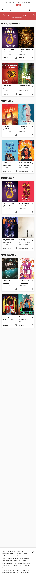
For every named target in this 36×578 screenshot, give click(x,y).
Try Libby (6, 15)
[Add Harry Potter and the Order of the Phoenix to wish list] (16, 248)
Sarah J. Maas (24, 206)
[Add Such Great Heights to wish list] (32, 171)
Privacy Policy (23, 554)
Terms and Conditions (9, 554)
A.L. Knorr (6, 283)
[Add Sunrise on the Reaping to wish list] (16, 58)
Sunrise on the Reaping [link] (9, 49)
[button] (16, 49)
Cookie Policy (24, 573)
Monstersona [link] (23, 317)
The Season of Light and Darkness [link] (25, 126)
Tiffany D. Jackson (25, 242)
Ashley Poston (24, 283)
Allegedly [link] (22, 240)
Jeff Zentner (7, 129)
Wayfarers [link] (6, 126)
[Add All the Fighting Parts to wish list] (16, 325)
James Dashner (25, 88)
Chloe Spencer (24, 319)
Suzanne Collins (8, 52)
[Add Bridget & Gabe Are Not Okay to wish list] (16, 171)
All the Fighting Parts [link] (9, 317)
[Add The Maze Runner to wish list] (32, 94)
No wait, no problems (10, 23)
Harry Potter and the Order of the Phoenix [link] (9, 240)
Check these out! (8, 254)
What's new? (6, 100)
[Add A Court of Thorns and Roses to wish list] (32, 212)
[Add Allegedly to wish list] (32, 248)
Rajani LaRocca (25, 165)
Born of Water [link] (7, 280)
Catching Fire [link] (7, 86)
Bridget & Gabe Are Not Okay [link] (9, 163)
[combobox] (14, 10)
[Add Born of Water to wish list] (16, 289)
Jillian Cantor (24, 129)
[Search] (2, 10)
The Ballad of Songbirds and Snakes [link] (25, 49)
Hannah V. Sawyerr (9, 319)
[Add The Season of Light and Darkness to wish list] (32, 135)
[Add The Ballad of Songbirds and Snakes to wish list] (32, 58)
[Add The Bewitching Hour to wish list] (32, 289)
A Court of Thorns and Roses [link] (25, 203)
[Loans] (29, 10)
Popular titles (6, 177)
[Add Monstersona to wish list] (32, 325)
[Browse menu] (33, 10)
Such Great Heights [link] (25, 163)
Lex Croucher (7, 165)
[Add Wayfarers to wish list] (16, 135)
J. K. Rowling (7, 242)
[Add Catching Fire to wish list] (16, 94)
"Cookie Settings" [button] (23, 566)
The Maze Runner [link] (24, 86)
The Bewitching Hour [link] (25, 280)
